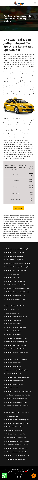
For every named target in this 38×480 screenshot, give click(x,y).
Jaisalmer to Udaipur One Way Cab (17, 370)
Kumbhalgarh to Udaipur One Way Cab (18, 395)
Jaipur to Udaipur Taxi (12, 313)
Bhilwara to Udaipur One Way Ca (16, 452)
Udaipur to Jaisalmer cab (13, 363)
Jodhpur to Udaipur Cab (13, 331)
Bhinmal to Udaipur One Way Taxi (16, 398)
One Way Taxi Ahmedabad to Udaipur (18, 263)
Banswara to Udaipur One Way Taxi (17, 406)
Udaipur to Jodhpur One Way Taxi (16, 317)
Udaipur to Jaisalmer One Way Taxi (17, 359)
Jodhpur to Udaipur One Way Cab (16, 327)
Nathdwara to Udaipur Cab (14, 427)
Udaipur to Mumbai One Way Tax (16, 338)
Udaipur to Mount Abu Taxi (14, 381)
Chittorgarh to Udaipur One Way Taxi (17, 288)
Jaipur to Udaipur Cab (12, 309)
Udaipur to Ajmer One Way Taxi (16, 345)
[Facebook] (17, 477)
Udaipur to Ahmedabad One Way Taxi (18, 249)
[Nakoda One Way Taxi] (19, 3)
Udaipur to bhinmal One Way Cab (16, 402)
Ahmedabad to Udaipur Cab (15, 260)
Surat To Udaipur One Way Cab (16, 437)
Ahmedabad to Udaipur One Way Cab (18, 267)
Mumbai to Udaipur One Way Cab (16, 342)
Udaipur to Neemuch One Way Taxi (17, 352)
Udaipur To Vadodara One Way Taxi (17, 441)
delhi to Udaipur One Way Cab (15, 299)
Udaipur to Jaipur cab (12, 278)
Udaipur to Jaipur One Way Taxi (16, 270)
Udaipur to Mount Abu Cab (14, 384)
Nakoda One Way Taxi (24, 470)
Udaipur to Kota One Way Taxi (15, 459)
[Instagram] (20, 477)
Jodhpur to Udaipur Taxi (13, 334)
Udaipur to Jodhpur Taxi (13, 324)
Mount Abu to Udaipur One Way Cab (17, 412)
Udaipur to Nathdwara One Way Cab (17, 423)
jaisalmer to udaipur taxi (13, 373)
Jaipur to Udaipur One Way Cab (16, 306)
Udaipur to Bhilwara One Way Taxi (17, 448)
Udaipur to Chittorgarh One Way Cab (17, 292)
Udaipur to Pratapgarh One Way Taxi (17, 455)
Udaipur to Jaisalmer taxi (13, 366)
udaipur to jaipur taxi (12, 274)
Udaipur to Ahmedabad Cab (15, 256)
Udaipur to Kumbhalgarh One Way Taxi (18, 391)
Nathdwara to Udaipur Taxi (14, 430)
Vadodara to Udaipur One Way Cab (17, 445)
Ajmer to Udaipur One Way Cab (16, 349)
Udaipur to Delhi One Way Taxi (15, 295)
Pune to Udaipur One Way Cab (15, 285)
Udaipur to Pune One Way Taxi (15, 281)
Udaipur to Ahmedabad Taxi (15, 252)
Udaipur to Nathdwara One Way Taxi (17, 420)
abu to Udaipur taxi (12, 416)
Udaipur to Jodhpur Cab (13, 320)
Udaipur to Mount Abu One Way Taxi (17, 377)
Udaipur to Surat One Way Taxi (15, 434)
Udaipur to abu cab (12, 388)
